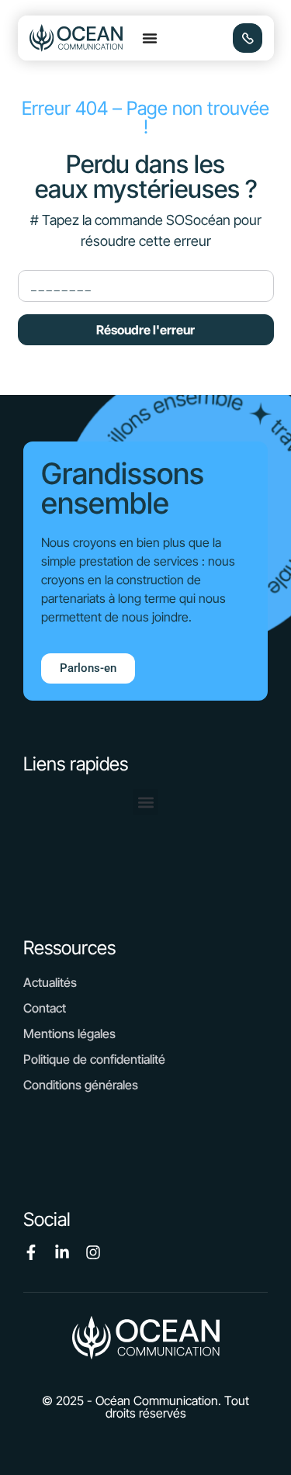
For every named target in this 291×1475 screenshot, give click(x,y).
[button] (149, 38)
